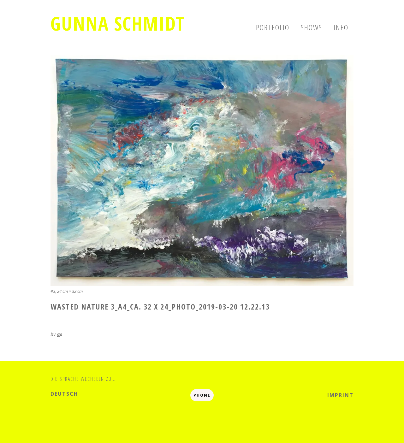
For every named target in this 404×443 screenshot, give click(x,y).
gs (59, 334)
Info (341, 27)
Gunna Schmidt (117, 23)
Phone (202, 395)
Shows (311, 27)
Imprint (340, 395)
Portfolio (272, 27)
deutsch (64, 393)
